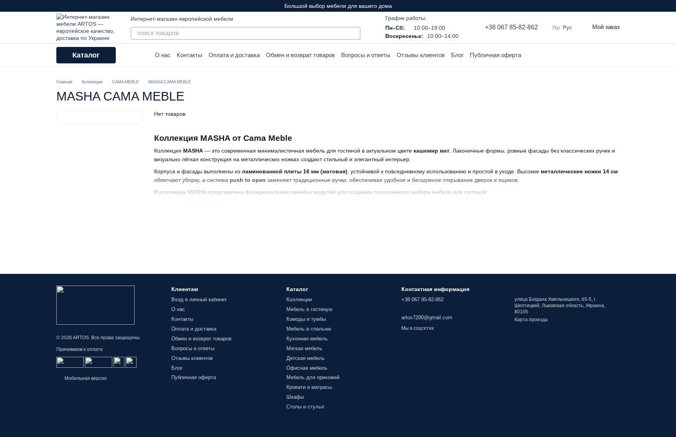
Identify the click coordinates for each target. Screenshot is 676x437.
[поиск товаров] (354, 33)
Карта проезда (531, 319)
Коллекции (299, 299)
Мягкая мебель (304, 348)
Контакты (189, 55)
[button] (669, 6)
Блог (457, 55)
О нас (163, 55)
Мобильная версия (85, 378)
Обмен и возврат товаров (300, 55)
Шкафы (295, 397)
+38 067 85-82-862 (511, 27)
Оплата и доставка (234, 55)
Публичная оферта (495, 55)
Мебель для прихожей (313, 377)
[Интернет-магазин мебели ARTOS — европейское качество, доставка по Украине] (95, 305)
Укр (556, 27)
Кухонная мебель (307, 339)
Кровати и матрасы (309, 387)
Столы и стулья (305, 407)
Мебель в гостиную (309, 309)
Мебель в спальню (308, 329)
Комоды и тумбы (306, 319)
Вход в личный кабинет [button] (199, 299)
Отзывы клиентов (421, 55)
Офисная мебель (306, 368)
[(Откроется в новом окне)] (118, 362)
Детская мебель (305, 358)
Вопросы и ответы (365, 55)
